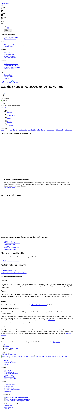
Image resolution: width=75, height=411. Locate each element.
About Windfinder (9, 56)
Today (2, 130)
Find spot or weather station (11, 261)
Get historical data (9, 187)
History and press (9, 54)
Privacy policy (8, 76)
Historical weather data (11, 64)
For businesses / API (10, 57)
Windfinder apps (9, 53)
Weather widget (8, 46)
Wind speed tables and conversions (14, 45)
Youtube (26, 400)
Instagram (27, 399)
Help (8, 28)
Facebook (16, 82)
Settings (9, 31)
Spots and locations (10, 39)
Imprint (6, 78)
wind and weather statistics (39, 305)
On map (3, 107)
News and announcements (12, 67)
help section (51, 320)
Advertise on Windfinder (11, 65)
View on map (7, 82)
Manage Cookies (9, 69)
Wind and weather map (11, 37)
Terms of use (8, 75)
